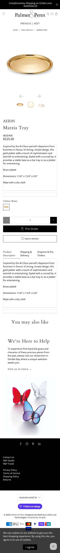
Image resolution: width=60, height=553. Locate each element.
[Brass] (6, 207)
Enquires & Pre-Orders (46, 253)
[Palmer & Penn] (30, 14)
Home (15, 30)
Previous (25, 23)
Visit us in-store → (20, 369)
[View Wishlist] (52, 14)
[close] (56, 4)
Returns (7, 479)
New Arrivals (27, 30)
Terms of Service (11, 473)
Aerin (9, 121)
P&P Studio (8, 460)
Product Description (9, 253)
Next (37, 23)
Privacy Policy (10, 470)
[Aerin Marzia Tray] (30, 65)
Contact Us (8, 457)
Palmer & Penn (17, 514)
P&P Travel (8, 463)
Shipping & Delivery (26, 253)
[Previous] (21, 96)
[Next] (38, 96)
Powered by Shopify (36, 517)
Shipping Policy (11, 476)
